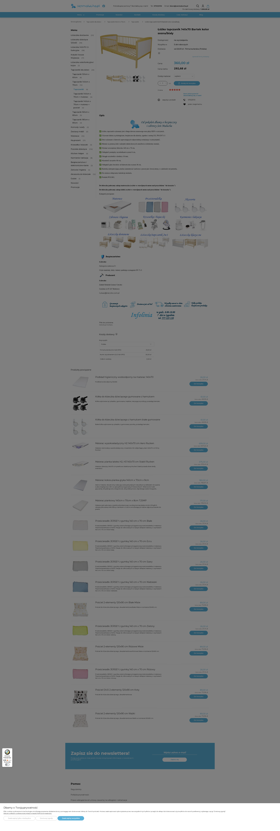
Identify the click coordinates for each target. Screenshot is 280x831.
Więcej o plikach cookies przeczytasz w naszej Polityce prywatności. (28, 813)
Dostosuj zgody (46, 818)
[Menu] (11, 749)
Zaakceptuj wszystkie (71, 818)
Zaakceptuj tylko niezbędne (19, 818)
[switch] (7, 764)
